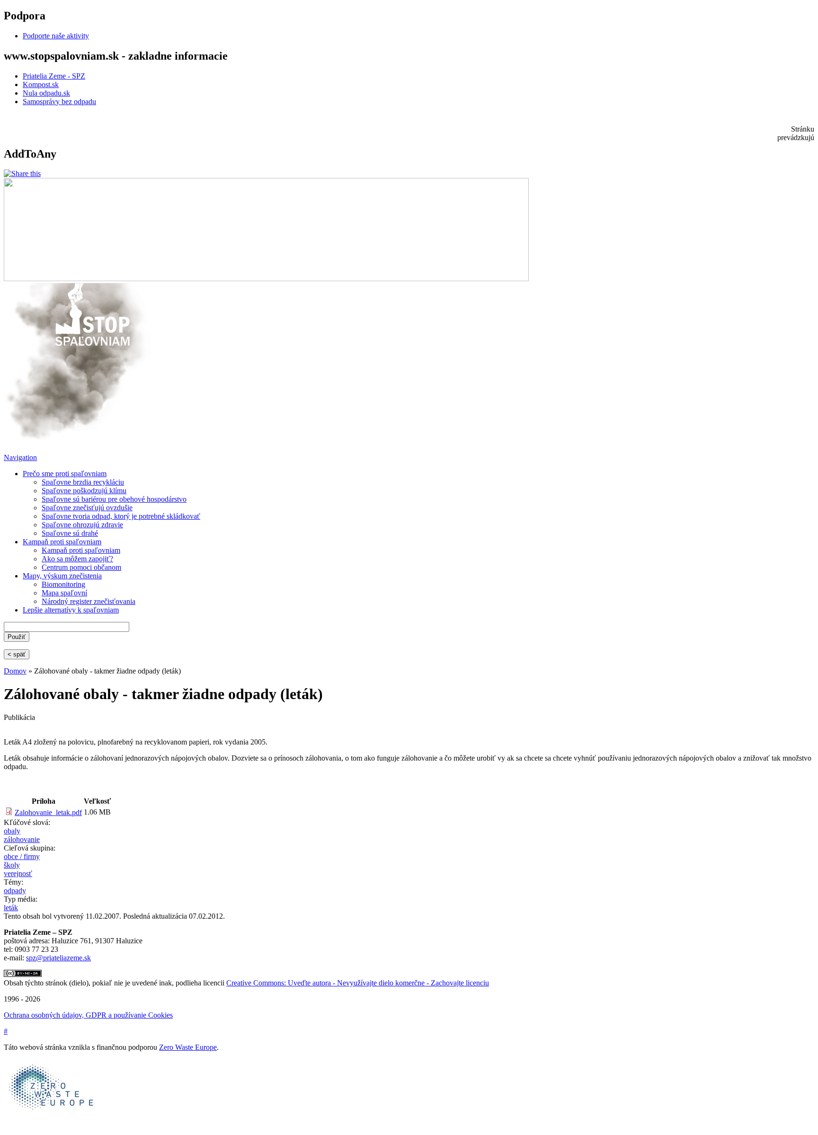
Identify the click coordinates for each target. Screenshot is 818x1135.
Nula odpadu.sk (46, 93)
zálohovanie (22, 839)
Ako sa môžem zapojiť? (77, 559)
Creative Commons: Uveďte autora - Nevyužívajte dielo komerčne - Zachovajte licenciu (357, 983)
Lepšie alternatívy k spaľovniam (71, 610)
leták (11, 908)
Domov (15, 671)
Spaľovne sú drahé (70, 533)
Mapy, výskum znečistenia (62, 576)
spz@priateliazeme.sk (58, 958)
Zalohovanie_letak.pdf (48, 812)
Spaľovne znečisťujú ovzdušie (87, 508)
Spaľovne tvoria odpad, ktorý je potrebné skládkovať (121, 516)
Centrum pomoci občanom (81, 567)
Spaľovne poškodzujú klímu (84, 491)
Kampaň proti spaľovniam (62, 542)
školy (12, 865)
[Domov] (78, 438)
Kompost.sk (41, 84)
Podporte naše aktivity (56, 36)
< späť (17, 654)
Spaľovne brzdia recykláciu (83, 482)
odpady (15, 891)
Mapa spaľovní (64, 593)
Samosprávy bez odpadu (59, 102)
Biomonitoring (63, 584)
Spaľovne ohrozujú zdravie (82, 525)
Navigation (20, 457)
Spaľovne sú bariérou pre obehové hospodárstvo (114, 499)
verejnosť (18, 873)
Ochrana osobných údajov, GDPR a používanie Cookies (88, 1015)
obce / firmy (22, 856)
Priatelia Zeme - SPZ (54, 76)
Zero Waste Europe (188, 1047)
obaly (12, 831)
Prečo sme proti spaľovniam (65, 474)
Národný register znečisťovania (88, 601)
